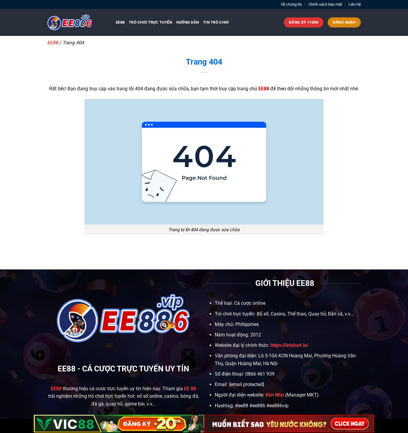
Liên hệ (355, 4)
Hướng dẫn (187, 22)
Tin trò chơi (216, 22)
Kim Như (275, 395)
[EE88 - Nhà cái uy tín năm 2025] (77, 22)
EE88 (120, 22)
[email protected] (246, 384)
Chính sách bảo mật (325, 4)
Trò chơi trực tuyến (150, 22)
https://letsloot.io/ (289, 345)
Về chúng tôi (291, 4)
